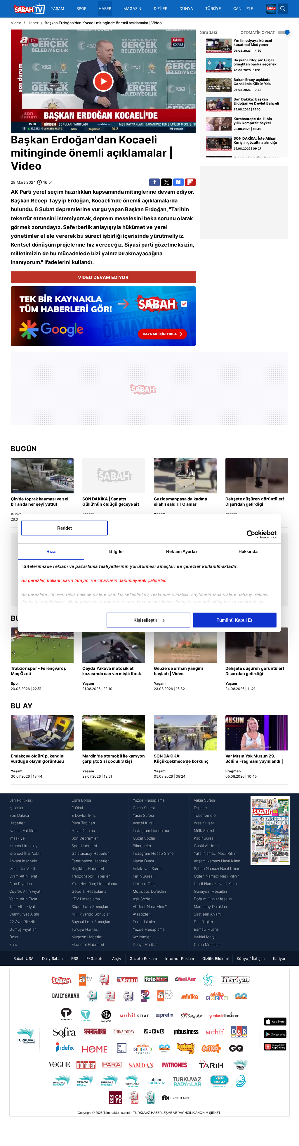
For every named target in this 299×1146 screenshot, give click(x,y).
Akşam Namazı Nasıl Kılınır (217, 861)
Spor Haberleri (84, 845)
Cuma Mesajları (207, 944)
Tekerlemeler (205, 815)
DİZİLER (160, 8)
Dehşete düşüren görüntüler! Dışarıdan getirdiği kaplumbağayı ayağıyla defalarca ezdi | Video (254, 501)
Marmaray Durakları (210, 906)
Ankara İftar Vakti (24, 861)
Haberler (17, 823)
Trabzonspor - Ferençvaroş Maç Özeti (38, 671)
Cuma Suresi (144, 807)
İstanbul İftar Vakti (25, 853)
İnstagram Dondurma (151, 830)
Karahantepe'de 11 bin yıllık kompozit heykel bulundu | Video (253, 121)
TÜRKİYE (213, 8)
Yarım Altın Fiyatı (23, 899)
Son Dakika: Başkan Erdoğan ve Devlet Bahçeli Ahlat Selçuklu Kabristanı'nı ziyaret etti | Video (256, 101)
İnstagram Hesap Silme (153, 853)
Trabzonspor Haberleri (91, 876)
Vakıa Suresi (204, 800)
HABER (105, 8)
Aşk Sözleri (142, 899)
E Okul (77, 807)
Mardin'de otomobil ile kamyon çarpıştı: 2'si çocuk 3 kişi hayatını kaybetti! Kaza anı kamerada (113, 758)
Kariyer (279, 958)
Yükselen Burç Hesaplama (94, 883)
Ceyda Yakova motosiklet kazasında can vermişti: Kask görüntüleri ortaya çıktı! (111, 671)
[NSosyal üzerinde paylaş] (178, 182)
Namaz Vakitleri (22, 830)
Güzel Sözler (144, 838)
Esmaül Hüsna (206, 929)
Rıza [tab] (50, 551)
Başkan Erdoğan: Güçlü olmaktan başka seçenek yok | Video (255, 62)
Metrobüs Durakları (149, 891)
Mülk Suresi (204, 830)
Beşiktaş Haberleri (88, 868)
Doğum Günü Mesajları (213, 899)
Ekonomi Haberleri (88, 944)
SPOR (81, 8)
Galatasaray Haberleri (90, 853)
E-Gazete (95, 958)
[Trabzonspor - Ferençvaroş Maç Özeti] (42, 645)
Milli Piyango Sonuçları (91, 914)
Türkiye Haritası (85, 929)
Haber (33, 22)
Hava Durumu (83, 830)
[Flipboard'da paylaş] (190, 182)
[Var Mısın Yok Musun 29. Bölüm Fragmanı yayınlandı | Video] (256, 732)
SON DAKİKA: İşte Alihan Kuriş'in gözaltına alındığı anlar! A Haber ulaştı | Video (255, 140)
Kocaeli (138, 139)
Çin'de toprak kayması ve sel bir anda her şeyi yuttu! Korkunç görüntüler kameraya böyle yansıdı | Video (41, 501)
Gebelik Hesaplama (89, 891)
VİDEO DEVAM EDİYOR (103, 277)
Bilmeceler (142, 845)
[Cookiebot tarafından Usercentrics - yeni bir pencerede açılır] (251, 534)
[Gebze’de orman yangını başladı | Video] (185, 645)
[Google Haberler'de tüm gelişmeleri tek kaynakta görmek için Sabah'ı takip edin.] (103, 319)
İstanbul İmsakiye (24, 845)
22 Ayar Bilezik (22, 921)
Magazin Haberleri (87, 937)
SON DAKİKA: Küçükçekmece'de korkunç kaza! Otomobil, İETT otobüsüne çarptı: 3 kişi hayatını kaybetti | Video (181, 758)
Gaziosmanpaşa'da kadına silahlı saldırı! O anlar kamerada (180, 501)
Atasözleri (141, 914)
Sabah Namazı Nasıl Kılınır (216, 868)
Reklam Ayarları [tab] (182, 551)
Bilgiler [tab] (116, 551)
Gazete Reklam (143, 958)
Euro (13, 944)
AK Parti (21, 192)
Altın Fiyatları (20, 883)
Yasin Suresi (143, 815)
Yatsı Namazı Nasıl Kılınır (215, 853)
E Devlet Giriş (84, 815)
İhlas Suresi (204, 823)
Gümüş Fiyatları (22, 929)
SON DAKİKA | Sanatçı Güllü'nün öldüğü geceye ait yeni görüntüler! (110, 501)
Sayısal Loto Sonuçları (91, 921)
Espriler (200, 807)
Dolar (13, 937)
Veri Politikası (21, 800)
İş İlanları (16, 807)
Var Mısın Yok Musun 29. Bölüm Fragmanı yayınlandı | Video (254, 758)
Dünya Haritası (145, 944)
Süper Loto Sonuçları (90, 906)
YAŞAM (57, 8)
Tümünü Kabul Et (234, 620)
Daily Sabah (52, 958)
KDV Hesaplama (86, 899)
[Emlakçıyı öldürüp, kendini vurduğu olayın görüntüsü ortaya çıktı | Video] (42, 732)
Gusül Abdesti (206, 845)
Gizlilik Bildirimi (215, 958)
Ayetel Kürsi (143, 823)
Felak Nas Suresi (147, 868)
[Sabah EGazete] (270, 872)
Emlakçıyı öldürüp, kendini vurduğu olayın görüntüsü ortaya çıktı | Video (38, 758)
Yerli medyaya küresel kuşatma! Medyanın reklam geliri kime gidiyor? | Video (253, 43)
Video (16, 22)
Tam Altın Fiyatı (22, 906)
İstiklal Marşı (204, 937)
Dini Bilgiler (203, 921)
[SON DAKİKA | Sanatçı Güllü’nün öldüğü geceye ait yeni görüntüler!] (113, 475)
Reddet (64, 528)
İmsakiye (17, 838)
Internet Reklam (179, 958)
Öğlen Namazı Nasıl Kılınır (216, 876)
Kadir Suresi (204, 838)
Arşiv (116, 958)
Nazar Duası (143, 861)
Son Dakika (19, 815)
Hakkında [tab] (248, 551)
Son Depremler (85, 838)
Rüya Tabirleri (83, 823)
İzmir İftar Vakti (22, 868)
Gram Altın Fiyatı (23, 876)
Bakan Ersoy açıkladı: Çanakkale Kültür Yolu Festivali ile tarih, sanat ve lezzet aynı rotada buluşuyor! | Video (256, 82)
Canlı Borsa (81, 800)
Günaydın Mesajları (210, 891)
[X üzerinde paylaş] (166, 182)
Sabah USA (23, 958)
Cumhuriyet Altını (24, 914)
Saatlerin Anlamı (208, 914)
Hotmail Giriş (144, 883)
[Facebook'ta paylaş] (154, 182)
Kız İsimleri (142, 937)
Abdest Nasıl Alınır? (150, 906)
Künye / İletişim (251, 958)
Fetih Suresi (143, 876)
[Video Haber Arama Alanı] (283, 9)
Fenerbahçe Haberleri (90, 861)
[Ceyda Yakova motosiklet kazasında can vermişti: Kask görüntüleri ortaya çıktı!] (113, 645)
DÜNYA (186, 8)
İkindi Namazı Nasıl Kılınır (215, 883)
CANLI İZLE (243, 8)
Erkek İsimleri (144, 921)
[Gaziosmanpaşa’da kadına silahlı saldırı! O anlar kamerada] (185, 475)
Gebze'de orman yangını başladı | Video (178, 671)
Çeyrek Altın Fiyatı (25, 891)
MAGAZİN (132, 8)
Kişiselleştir (145, 620)
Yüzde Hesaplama (149, 800)
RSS (74, 958)
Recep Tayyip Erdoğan (60, 200)
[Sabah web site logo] (271, 9)
